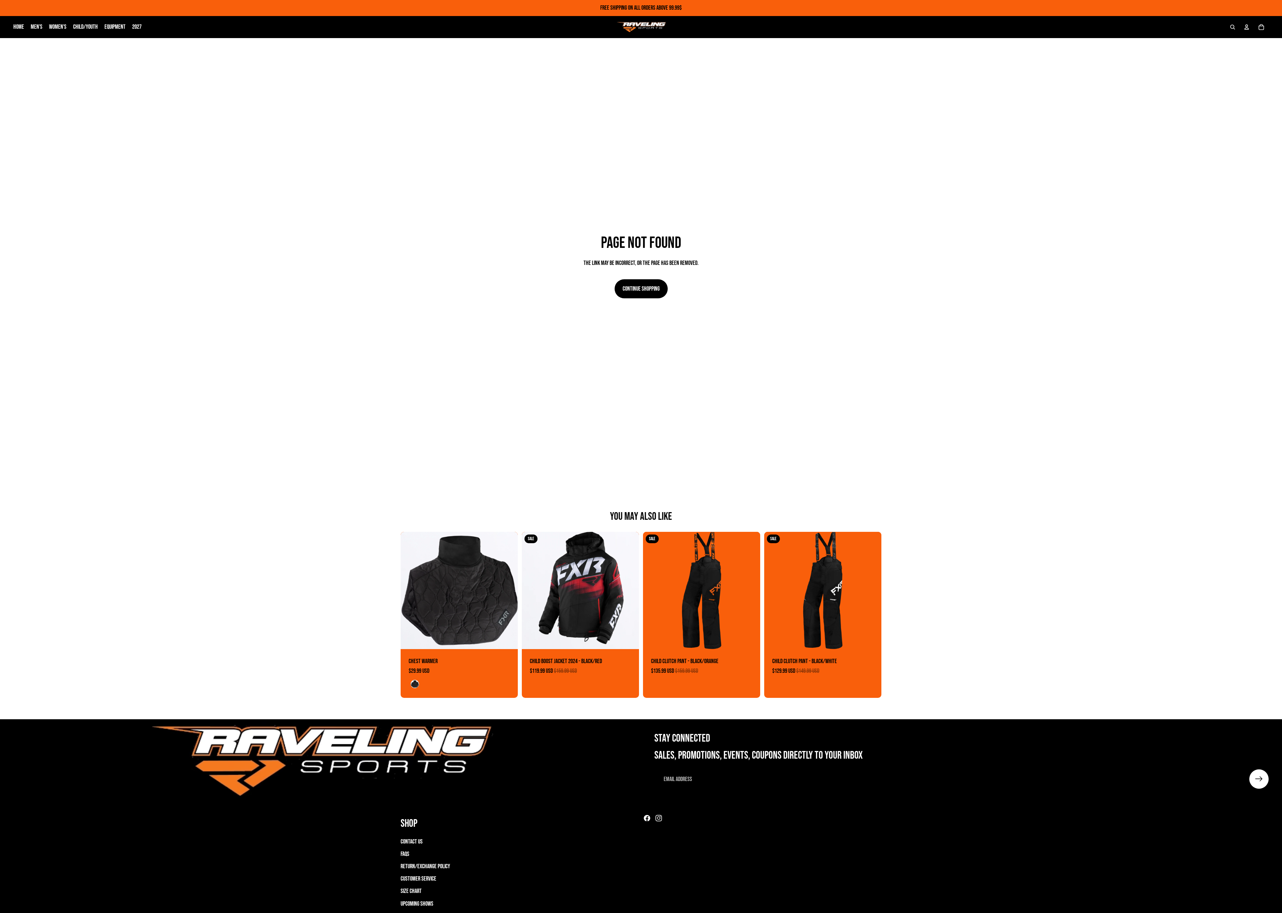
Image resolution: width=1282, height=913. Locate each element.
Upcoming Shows (417, 903)
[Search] (1232, 27)
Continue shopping (641, 288)
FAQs (405, 854)
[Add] (507, 639)
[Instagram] (659, 818)
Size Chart (411, 891)
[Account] (1246, 27)
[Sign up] (1259, 779)
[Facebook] (647, 818)
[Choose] (629, 639)
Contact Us (412, 841)
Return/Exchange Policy (425, 866)
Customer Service (418, 878)
